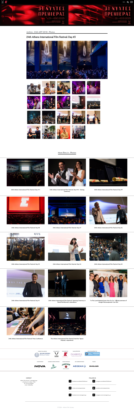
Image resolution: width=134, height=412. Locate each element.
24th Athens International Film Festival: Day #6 (108, 228)
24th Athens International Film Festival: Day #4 (67, 264)
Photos (52, 32)
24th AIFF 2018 (40, 32)
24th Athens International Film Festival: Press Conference (26, 338)
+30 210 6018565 (30, 383)
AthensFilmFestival (79, 381)
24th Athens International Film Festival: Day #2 (108, 264)
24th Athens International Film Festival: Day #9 (108, 190)
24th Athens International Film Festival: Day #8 (26, 228)
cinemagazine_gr (103, 395)
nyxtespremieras (78, 388)
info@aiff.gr (30, 385)
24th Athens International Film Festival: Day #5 (26, 264)
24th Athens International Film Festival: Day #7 (67, 228)
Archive (29, 32)
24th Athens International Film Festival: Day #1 (26, 300)
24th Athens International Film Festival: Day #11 (25, 190)
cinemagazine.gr (33, 380)
